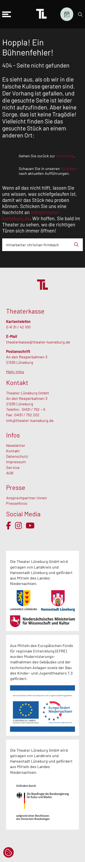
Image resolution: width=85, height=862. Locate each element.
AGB (9, 472)
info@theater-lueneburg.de (30, 420)
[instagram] (18, 525)
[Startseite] (41, 14)
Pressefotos (16, 503)
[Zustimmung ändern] (8, 852)
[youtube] (30, 525)
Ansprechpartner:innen (26, 497)
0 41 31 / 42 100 (18, 326)
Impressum (16, 461)
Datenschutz (17, 456)
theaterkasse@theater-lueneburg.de (38, 342)
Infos (13, 435)
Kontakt (13, 450)
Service (13, 467)
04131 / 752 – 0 (33, 409)
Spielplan (66, 14)
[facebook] (8, 525)
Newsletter (15, 445)
